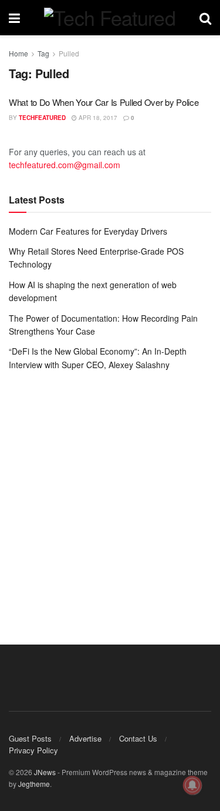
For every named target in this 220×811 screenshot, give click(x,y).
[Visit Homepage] (109, 18)
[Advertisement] (110, 499)
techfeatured (42, 118)
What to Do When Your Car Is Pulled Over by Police (103, 102)
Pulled (69, 53)
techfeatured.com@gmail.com (64, 165)
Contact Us (138, 738)
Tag (43, 53)
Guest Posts (30, 738)
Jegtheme (34, 784)
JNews (45, 772)
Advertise (85, 738)
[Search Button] (205, 17)
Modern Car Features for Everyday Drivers (88, 231)
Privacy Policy (33, 750)
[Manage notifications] (192, 785)
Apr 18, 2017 (97, 118)
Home (18, 53)
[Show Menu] (14, 17)
